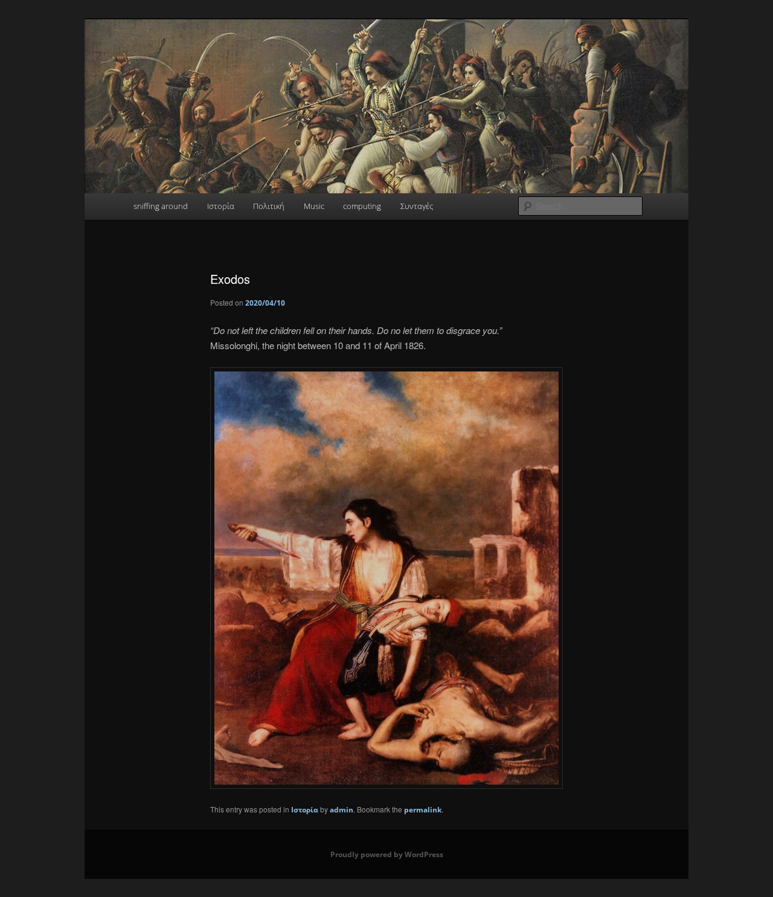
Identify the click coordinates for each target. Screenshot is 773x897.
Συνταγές (416, 206)
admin (341, 810)
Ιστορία (220, 206)
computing (362, 206)
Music (314, 206)
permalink (422, 810)
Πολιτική (268, 206)
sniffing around (160, 206)
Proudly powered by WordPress (386, 854)
